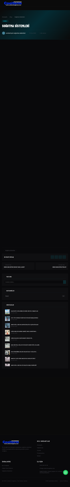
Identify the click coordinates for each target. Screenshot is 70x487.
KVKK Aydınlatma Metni (52, 481)
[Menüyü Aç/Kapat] (65, 3)
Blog (11, 17)
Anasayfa (4, 17)
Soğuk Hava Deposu (7, 468)
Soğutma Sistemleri (10, 250)
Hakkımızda (40, 447)
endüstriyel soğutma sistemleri (16, 33)
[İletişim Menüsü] (65, 472)
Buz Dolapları (5, 465)
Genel (5, 21)
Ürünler (39, 450)
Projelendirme (40, 453)
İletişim (39, 456)
